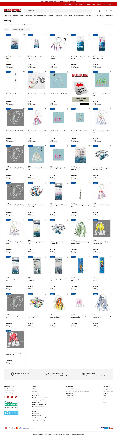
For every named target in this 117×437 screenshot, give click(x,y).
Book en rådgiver (70, 393)
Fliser (104, 400)
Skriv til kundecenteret (9, 390)
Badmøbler (105, 393)
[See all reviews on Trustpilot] (11, 404)
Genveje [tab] (34, 386)
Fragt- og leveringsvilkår (38, 400)
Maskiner (50, 15)
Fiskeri (17, 24)
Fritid (70, 15)
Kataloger (34, 391)
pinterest (16, 397)
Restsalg (102, 15)
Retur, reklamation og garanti (39, 404)
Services (99, 4)
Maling (104, 402)
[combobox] (58, 11)
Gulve (104, 395)
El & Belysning (28, 15)
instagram (8, 397)
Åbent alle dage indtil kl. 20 (21, 375)
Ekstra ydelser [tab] (69, 386)
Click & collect (35, 395)
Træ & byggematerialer (40, 15)
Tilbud (75, 4)
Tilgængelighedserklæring (38, 420)
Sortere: (15, 29)
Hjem (5, 24)
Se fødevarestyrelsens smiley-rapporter (42, 418)
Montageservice (70, 395)
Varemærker (109, 15)
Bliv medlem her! (71, 1)
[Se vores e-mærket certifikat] (11, 413)
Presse (34, 411)
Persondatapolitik (36, 415)
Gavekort (68, 400)
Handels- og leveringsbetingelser (40, 397)
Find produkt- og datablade (72, 397)
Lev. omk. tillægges (10, 67)
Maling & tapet (58, 15)
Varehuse (81, 4)
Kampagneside (106, 389)
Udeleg (96, 15)
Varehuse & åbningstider (10, 393)
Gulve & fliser (7, 15)
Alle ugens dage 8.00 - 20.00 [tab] (11, 387)
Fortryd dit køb (36, 402)
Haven (21, 15)
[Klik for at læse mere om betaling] (28, 428)
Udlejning (87, 4)
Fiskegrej (24, 24)
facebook (4, 397)
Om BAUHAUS (35, 413)
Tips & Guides (68, 4)
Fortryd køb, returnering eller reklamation (96, 375)
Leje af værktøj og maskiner (72, 389)
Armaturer (105, 397)
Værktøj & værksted (78, 15)
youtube (12, 397)
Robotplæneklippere (108, 391)
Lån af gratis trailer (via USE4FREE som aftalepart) (77, 391)
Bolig (65, 15)
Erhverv (93, 4)
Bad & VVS (15, 15)
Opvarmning (89, 15)
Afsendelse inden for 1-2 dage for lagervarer (60, 375)
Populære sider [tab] (106, 386)
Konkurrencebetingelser (38, 406)
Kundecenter (110, 4)
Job (104, 4)
